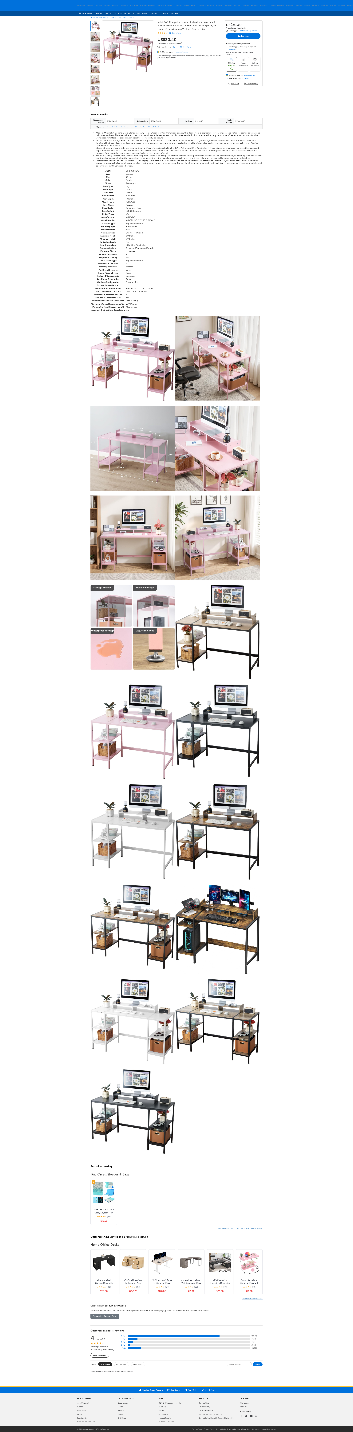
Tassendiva (160, 5)
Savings (108, 13)
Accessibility (163, 1414)
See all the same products (252, 1298)
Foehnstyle (228, 5)
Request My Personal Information (212, 1414)
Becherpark (81, 5)
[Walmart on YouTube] (251, 1416)
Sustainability (82, 1418)
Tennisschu (124, 5)
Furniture (113, 18)
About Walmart (83, 1403)
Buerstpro (202, 5)
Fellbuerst (333, 5)
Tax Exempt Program (166, 1421)
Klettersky (89, 5)
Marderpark (342, 5)
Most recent (105, 1364)
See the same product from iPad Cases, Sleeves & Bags (240, 1228)
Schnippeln (219, 5)
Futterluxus (115, 5)
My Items (174, 13)
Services (98, 13)
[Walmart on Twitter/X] (246, 1416)
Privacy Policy (204, 1406)
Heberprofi (315, 5)
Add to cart (243, 36)
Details (246, 78)
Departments (87, 13)
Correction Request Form (105, 1316)
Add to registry (252, 83)
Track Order (192, 1390)
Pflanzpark (151, 5)
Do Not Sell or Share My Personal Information (216, 1418)
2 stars (123, 1345)
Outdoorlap (177, 5)
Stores (120, 1406)
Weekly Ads (209, 1390)
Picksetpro (289, 5)
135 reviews (176, 33)
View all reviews (99, 1355)
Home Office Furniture (126, 18)
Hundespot (210, 5)
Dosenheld (245, 5)
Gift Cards (122, 1418)
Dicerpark (186, 5)
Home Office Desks (155, 127)
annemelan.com (182, 52)
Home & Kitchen (102, 18)
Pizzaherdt (168, 5)
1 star (124, 1348)
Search (257, 1364)
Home (92, 18)
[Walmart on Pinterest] (256, 1416)
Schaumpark (134, 5)
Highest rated (121, 1364)
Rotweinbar (264, 5)
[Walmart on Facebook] (241, 1416)
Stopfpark (272, 5)
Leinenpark (280, 5)
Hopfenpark (254, 5)
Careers (165, 13)
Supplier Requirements (86, 1421)
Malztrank (237, 5)
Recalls (161, 1410)
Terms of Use (204, 1403)
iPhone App (244, 1403)
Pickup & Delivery (140, 13)
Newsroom (81, 1410)
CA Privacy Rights (206, 1410)
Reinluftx (194, 5)
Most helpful (138, 1364)
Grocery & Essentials (122, 13)
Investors (80, 1414)
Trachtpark (98, 5)
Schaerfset (324, 5)
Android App (244, 1406)
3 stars (123, 1342)
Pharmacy (154, 13)
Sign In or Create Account (152, 1390)
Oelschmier (299, 5)
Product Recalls (164, 1418)
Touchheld (106, 5)
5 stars (123, 1336)
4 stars (123, 1339)
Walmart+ (121, 1414)
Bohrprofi (307, 5)
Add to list (235, 83)
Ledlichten (143, 5)
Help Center (175, 1390)
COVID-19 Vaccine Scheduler (169, 1403)
